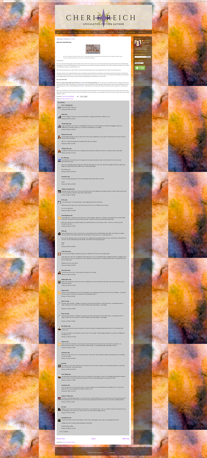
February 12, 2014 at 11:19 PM (68, 246)
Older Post (125, 439)
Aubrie (63, 114)
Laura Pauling (64, 374)
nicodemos (106, 452)
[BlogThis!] (82, 96)
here (80, 82)
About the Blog (67, 32)
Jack (62, 407)
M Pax (63, 200)
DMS (62, 231)
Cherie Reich (147, 40)
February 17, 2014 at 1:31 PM (68, 412)
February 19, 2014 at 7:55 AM (68, 428)
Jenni (62, 363)
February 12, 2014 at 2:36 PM (68, 184)
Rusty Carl (64, 301)
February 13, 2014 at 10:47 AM (68, 336)
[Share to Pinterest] (86, 96)
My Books (102, 32)
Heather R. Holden (65, 396)
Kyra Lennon (64, 270)
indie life (68, 98)
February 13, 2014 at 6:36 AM (68, 285)
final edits (62, 98)
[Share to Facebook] (85, 96)
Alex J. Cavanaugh (65, 105)
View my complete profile (141, 51)
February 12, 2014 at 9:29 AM (68, 129)
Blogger (117, 452)
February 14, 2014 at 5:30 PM (68, 380)
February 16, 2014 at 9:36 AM (68, 391)
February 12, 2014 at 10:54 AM (68, 171)
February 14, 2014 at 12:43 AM (68, 369)
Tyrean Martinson (65, 215)
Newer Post (61, 439)
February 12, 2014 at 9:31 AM (68, 143)
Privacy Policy (78, 32)
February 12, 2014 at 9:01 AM (68, 118)
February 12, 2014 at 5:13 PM (68, 226)
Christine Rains (65, 123)
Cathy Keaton (64, 251)
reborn (71, 98)
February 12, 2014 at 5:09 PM (68, 210)
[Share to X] (83, 96)
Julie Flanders (64, 326)
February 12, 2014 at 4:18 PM (68, 195)
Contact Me (142, 32)
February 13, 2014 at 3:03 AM (68, 274)
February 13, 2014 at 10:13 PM (68, 358)
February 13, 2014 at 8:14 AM (68, 296)
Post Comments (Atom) (69, 442)
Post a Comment (64, 431)
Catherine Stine (65, 148)
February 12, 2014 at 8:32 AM (68, 109)
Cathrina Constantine (66, 189)
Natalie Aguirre (65, 279)
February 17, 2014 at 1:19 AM (68, 401)
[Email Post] (77, 96)
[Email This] (80, 96)
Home (58, 32)
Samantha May (65, 417)
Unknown (63, 290)
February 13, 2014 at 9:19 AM (68, 308)
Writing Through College (67, 426)
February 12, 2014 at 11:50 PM (68, 265)
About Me (87, 32)
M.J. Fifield (63, 157)
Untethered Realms (130, 32)
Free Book (111, 32)
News (95, 32)
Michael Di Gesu (65, 134)
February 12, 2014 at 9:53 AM (68, 153)
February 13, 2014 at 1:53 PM (68, 347)
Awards (119, 32)
